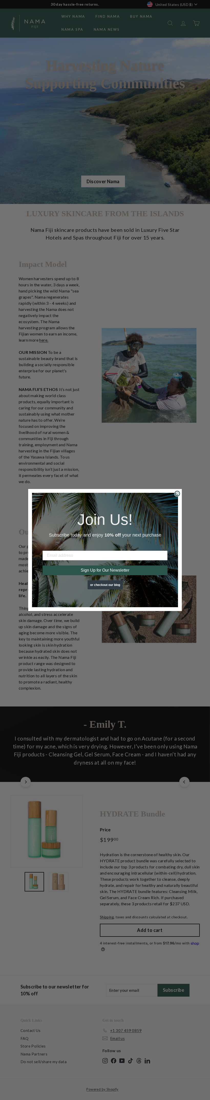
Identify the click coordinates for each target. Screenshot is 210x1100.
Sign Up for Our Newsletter (105, 570)
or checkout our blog (105, 585)
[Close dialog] (177, 493)
